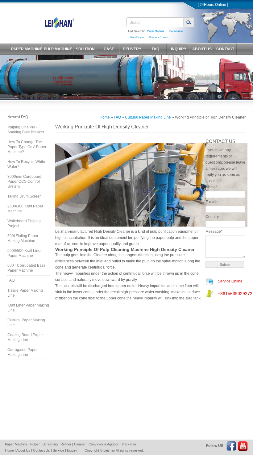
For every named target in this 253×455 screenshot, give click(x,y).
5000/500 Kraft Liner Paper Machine (24, 253)
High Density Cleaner (112, 231)
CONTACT (225, 49)
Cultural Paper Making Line (26, 322)
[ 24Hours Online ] (213, 4)
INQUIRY (178, 49)
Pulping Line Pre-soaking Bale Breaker (25, 129)
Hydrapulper (176, 31)
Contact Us (41, 450)
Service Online (230, 281)
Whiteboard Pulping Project (24, 223)
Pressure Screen (158, 37)
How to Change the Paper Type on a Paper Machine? (26, 147)
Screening (50, 444)
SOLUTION (85, 49)
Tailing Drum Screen (24, 196)
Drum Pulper (137, 37)
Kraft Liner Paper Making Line (28, 307)
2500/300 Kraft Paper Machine (25, 208)
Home (105, 117)
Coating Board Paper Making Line (25, 337)
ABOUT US (202, 49)
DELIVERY (132, 49)
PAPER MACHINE (26, 49)
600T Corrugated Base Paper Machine (26, 268)
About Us (23, 450)
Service (58, 450)
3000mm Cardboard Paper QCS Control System (24, 181)
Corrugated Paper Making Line (22, 352)
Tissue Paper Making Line (25, 293)
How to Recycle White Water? (26, 164)
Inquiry (72, 450)
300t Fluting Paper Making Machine (22, 238)
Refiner (65, 444)
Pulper (35, 444)
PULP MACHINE (58, 49)
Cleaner (80, 444)
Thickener (128, 444)
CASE (109, 49)
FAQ (155, 49)
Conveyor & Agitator (103, 444)
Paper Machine (155, 31)
